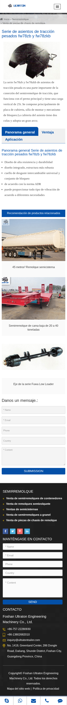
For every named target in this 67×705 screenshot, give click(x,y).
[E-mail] (33, 700)
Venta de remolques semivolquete (28, 503)
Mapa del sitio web (18, 688)
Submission (33, 471)
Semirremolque (20, 19)
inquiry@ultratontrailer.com (23, 640)
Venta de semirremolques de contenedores (34, 498)
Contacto (12, 609)
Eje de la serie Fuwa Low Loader (33, 384)
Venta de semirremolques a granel (28, 514)
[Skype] (6, 700)
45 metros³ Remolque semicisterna (33, 267)
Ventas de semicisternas (22, 509)
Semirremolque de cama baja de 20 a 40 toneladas (33, 327)
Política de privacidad (46, 688)
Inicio (6, 19)
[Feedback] (60, 700)
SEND (32, 602)
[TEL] (47, 700)
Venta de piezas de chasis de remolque (24, 23)
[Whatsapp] (20, 700)
